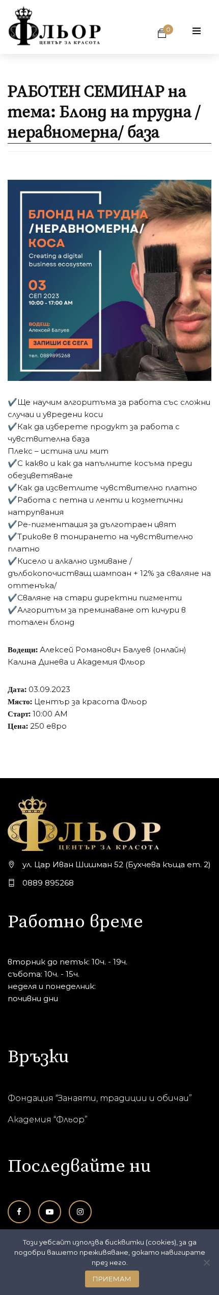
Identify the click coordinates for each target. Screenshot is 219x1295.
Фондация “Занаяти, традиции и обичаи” (100, 1098)
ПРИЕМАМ (112, 1279)
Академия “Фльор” (48, 1119)
